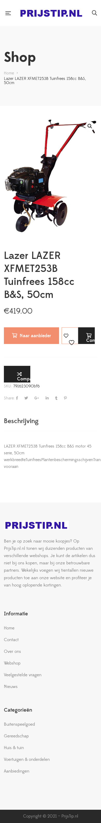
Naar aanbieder (35, 336)
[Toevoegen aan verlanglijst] (70, 335)
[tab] (50, 421)
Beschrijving (21, 421)
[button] (90, 126)
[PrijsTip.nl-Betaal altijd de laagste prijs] (51, 13)
